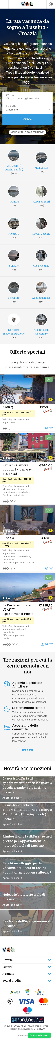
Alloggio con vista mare (14, 489)
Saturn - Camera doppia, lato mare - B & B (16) (17, 469)
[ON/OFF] (27, 980)
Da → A (10, 94)
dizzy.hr (41, 1029)
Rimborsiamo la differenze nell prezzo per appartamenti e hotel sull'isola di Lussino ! (27, 841)
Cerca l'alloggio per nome (27, 132)
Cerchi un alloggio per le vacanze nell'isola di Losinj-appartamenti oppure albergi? (26, 868)
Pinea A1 (9, 538)
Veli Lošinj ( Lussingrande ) (15, 419)
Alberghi (21, 629)
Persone (11, 106)
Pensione (6, 495)
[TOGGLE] (27, 960)
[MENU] (4, 4)
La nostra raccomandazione (16, 492)
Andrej (7, 407)
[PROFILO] (50, 4)
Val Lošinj (25, 1025)
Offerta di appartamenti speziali (18, 562)
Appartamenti (9, 422)
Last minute (18, 495)
